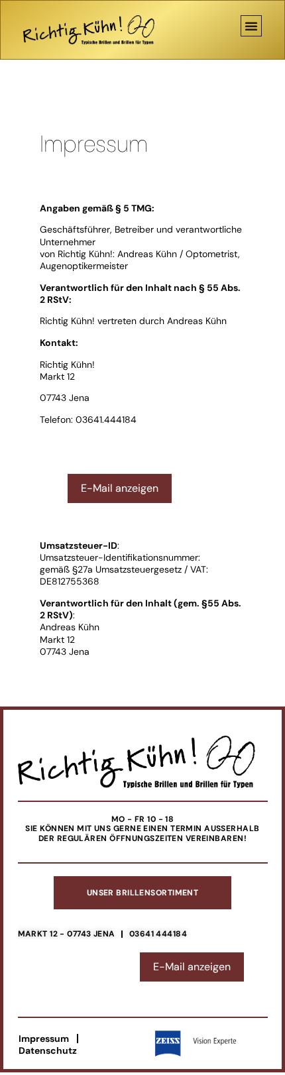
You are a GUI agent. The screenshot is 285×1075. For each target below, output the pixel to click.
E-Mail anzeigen (119, 488)
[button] (251, 25)
